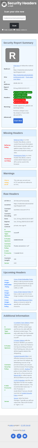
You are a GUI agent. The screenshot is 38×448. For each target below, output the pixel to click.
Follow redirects (21, 30)
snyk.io (11, 425)
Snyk (23, 430)
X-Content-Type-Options (22, 323)
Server (16, 398)
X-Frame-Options (19, 340)
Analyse (27, 369)
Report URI (17, 375)
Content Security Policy (21, 356)
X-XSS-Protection (19, 380)
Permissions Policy (20, 155)
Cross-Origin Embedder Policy (23, 279)
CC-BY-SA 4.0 (25, 425)
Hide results (8, 30)
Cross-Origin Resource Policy (23, 300)
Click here (16, 66)
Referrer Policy (18, 140)
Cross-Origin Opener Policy (22, 292)
